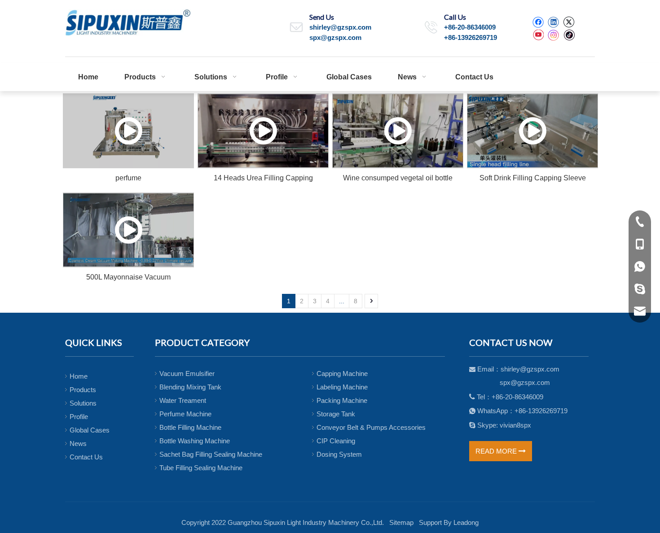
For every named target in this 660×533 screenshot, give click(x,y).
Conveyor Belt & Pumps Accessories (371, 427)
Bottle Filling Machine (190, 427)
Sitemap (401, 522)
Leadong (466, 522)
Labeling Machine (342, 387)
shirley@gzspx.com (340, 27)
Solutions (83, 403)
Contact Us (86, 457)
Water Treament (182, 400)
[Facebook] (538, 22)
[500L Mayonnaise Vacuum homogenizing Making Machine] (128, 230)
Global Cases (90, 430)
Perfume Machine (185, 414)
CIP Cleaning (336, 441)
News (78, 443)
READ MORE (497, 451)
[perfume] (128, 131)
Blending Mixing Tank (190, 387)
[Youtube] (538, 35)
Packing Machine (342, 400)
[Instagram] (553, 35)
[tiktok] (569, 35)
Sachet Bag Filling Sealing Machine (210, 454)
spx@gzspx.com (335, 37)
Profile (79, 416)
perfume (128, 178)
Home (79, 376)
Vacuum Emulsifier (187, 373)
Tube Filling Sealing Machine (200, 468)
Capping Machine (342, 373)
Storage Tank (336, 414)
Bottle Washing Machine (194, 441)
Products (83, 389)
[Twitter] (568, 22)
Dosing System (339, 454)
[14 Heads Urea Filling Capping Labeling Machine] (263, 131)
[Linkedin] (553, 22)
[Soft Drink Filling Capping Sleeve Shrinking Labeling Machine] (532, 131)
